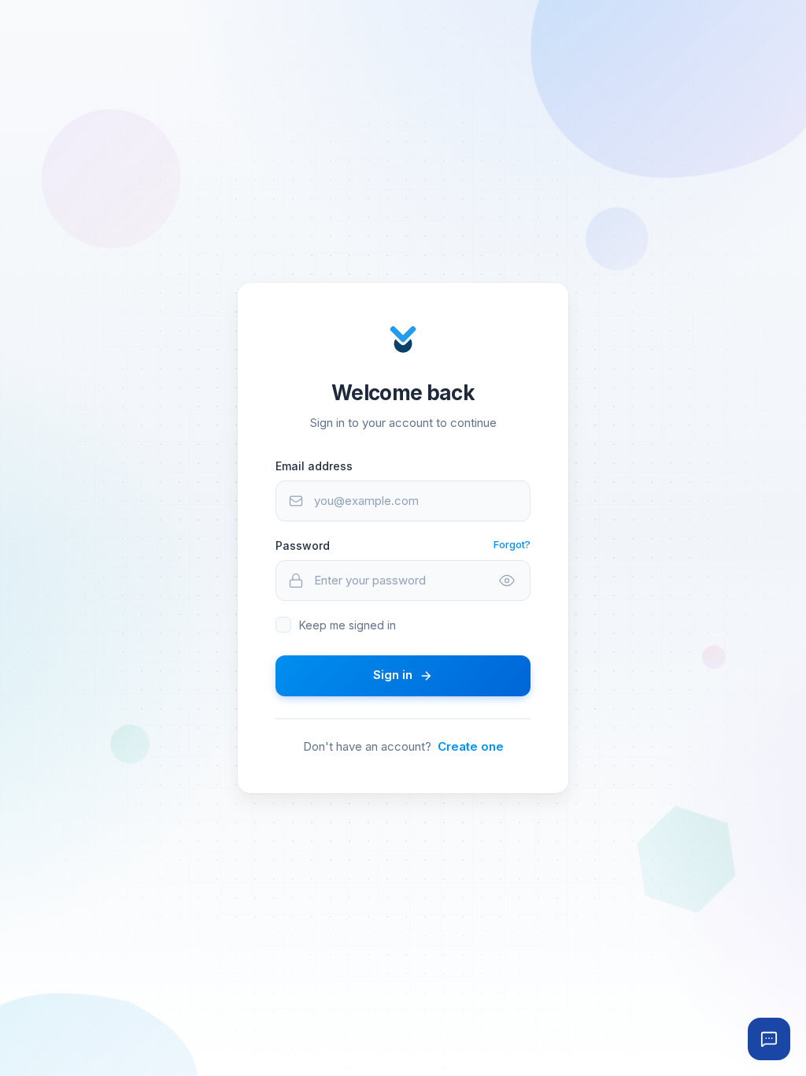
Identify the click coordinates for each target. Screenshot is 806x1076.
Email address (314, 466)
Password (302, 545)
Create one (471, 746)
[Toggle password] (507, 580)
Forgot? (512, 544)
